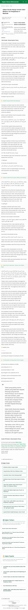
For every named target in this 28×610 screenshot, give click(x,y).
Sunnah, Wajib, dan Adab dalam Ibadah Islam (14, 576)
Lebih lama (4, 459)
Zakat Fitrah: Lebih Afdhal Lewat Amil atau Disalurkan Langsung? (13, 501)
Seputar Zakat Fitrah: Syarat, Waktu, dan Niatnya (14, 177)
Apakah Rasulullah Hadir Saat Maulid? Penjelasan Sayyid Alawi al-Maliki (13, 543)
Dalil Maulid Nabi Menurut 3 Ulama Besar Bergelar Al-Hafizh (14, 548)
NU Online (9, 608)
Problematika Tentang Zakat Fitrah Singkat (13, 360)
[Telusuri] (26, 2)
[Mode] (23, 2)
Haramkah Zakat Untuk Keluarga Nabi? (12, 475)
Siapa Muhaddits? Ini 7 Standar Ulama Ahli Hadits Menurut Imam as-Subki (13, 533)
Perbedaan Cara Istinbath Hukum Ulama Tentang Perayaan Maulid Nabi (13, 538)
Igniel (24, 608)
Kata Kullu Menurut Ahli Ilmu (10, 585)
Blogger (17, 608)
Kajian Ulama (11, 605)
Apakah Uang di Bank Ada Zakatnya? (11, 100)
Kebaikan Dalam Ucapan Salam (10, 467)
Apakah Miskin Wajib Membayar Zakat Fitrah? (14, 512)
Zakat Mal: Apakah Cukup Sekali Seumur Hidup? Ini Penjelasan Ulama (12, 485)
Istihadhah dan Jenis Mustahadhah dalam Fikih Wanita (14, 567)
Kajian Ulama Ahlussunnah (10, 2)
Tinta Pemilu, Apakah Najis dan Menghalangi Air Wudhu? (14, 572)
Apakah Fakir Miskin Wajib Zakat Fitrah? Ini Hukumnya (13, 490)
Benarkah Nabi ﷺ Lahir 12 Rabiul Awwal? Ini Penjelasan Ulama (13, 581)
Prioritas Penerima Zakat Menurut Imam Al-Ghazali (13, 496)
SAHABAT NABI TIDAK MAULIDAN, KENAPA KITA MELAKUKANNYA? (14, 590)
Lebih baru (9, 459)
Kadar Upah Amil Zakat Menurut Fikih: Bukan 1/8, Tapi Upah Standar (13, 507)
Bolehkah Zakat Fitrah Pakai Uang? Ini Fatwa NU (14, 480)
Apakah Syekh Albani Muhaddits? (9, 528)
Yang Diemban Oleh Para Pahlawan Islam (13, 471)
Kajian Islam (19, 442)
